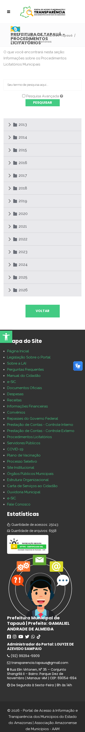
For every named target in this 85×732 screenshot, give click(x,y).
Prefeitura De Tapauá (55, 35)
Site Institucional (20, 467)
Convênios (16, 412)
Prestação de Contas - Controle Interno (40, 425)
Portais (29, 35)
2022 (23, 239)
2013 (23, 124)
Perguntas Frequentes (25, 369)
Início (15, 35)
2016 (23, 162)
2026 (23, 290)
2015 (23, 150)
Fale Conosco (18, 504)
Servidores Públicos (23, 443)
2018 (23, 188)
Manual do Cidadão (24, 376)
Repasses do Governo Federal (32, 418)
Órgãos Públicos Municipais (30, 474)
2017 (23, 175)
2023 (23, 252)
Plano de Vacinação (24, 455)
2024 (23, 264)
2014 (23, 137)
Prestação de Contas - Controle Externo (40, 431)
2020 (23, 213)
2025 (23, 277)
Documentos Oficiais (24, 388)
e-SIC (11, 382)
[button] (6, 337)
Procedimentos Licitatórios (29, 437)
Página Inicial (18, 351)
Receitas (14, 400)
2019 (23, 201)
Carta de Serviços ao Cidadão (32, 486)
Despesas (15, 394)
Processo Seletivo (22, 461)
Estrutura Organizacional (28, 480)
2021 (23, 226)
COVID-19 (15, 449)
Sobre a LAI (16, 363)
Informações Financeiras (27, 406)
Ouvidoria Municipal (23, 492)
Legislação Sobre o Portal (29, 357)
